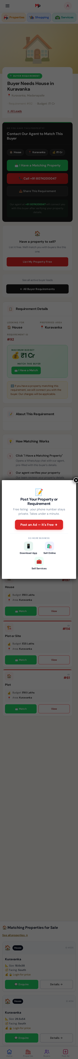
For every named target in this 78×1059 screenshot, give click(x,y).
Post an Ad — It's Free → (39, 525)
